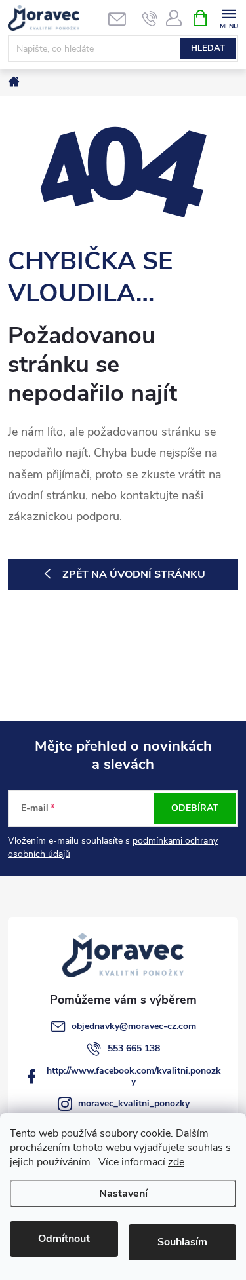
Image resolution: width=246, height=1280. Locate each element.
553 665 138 (134, 1048)
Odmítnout (64, 1239)
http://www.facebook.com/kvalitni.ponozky (134, 1075)
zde (176, 1162)
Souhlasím (182, 1242)
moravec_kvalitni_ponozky (134, 1103)
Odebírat (194, 808)
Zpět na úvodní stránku (133, 574)
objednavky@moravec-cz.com (134, 1026)
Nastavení (123, 1193)
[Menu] (228, 17)
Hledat (208, 48)
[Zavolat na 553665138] (150, 18)
